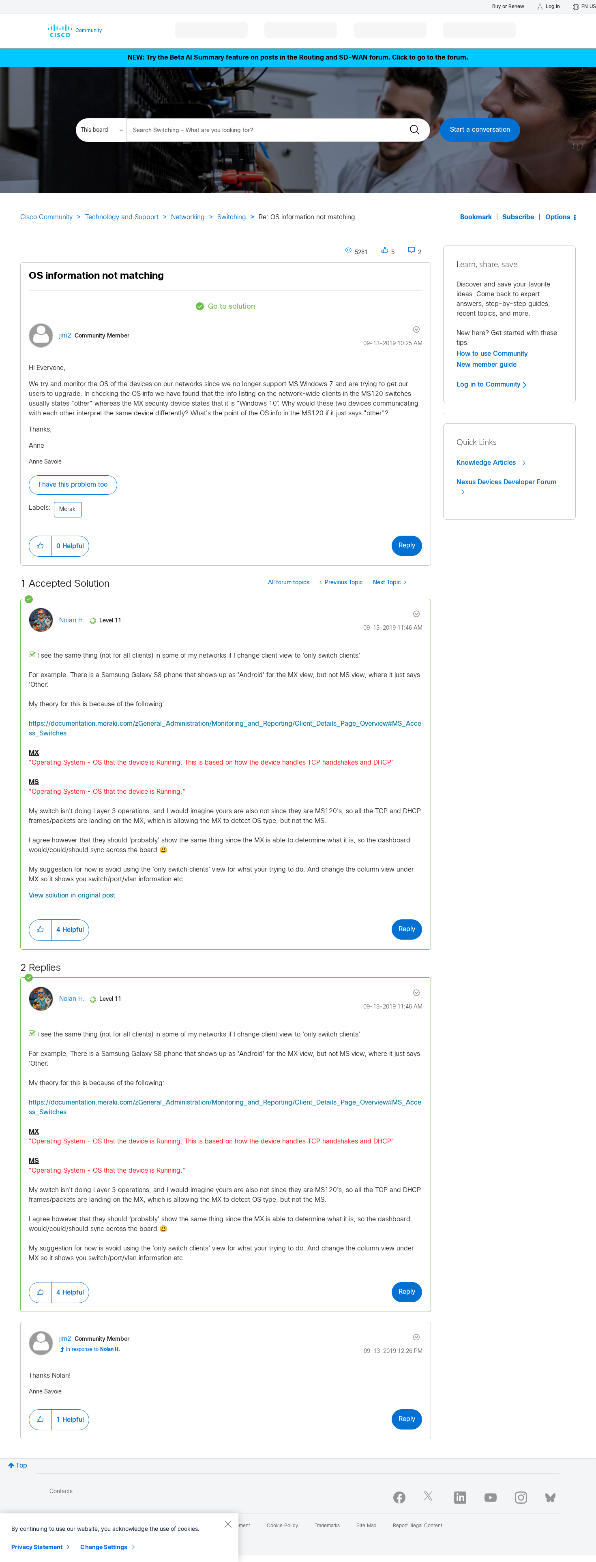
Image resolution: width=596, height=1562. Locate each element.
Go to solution (231, 306)
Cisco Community (46, 217)
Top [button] (21, 1466)
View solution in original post (72, 896)
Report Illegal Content (417, 1526)
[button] (40, 546)
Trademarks (327, 1526)
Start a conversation (480, 130)
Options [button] (557, 217)
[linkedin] (460, 1497)
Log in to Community (490, 384)
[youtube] (491, 1497)
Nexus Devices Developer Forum (506, 482)
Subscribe (518, 217)
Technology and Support (122, 217)
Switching (231, 217)
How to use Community (492, 353)
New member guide (487, 364)
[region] (119, 1537)
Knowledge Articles (487, 462)
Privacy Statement (36, 1546)
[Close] (228, 1524)
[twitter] (430, 1497)
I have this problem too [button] (73, 485)
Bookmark (476, 217)
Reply (407, 546)
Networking (188, 217)
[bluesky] (550, 1496)
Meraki (68, 509)
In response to (93, 1349)
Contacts (61, 1491)
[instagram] (521, 1497)
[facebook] (399, 1497)
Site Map (366, 1526)
